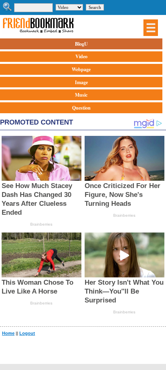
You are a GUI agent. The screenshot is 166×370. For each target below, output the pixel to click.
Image (81, 82)
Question (81, 107)
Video (81, 56)
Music (81, 94)
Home (8, 333)
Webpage (81, 69)
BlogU (81, 43)
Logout (27, 333)
